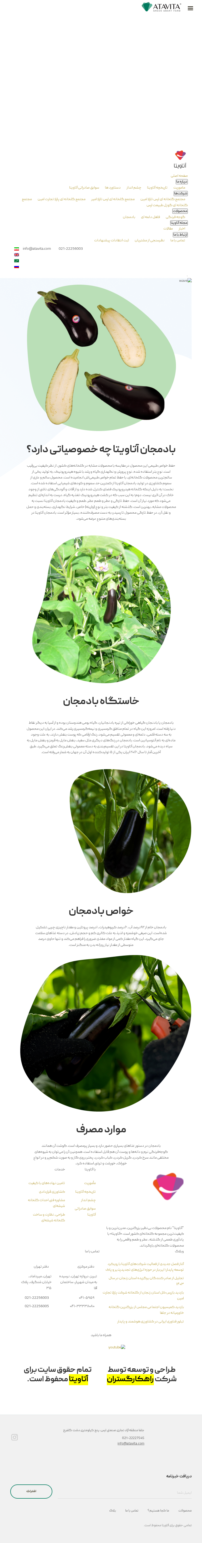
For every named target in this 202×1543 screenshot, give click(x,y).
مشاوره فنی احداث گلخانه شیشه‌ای (46, 1203)
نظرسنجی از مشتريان (149, 240)
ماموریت (179, 187)
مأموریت (90, 1183)
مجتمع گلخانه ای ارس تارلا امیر (113, 199)
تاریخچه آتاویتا (157, 187)
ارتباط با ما (180, 234)
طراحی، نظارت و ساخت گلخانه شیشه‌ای (49, 1217)
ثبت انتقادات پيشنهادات (111, 240)
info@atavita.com (131, 1443)
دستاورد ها (112, 187)
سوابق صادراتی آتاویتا (84, 187)
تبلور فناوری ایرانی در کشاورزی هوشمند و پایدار (150, 1321)
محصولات (180, 211)
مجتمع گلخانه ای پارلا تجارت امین (61, 199)
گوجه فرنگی (175, 217)
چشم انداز (133, 187)
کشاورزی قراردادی (52, 1192)
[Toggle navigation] (187, 276)
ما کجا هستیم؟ (158, 1511)
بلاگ (112, 1511)
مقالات (168, 228)
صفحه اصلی (179, 176)
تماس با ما (177, 240)
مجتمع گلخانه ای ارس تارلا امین (162, 199)
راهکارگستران (130, 1379)
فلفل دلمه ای (150, 217)
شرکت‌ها (180, 193)
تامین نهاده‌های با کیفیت (46, 1183)
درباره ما (181, 181)
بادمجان (129, 217)
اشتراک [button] (31, 1491)
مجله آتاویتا (179, 223)
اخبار (181, 228)
